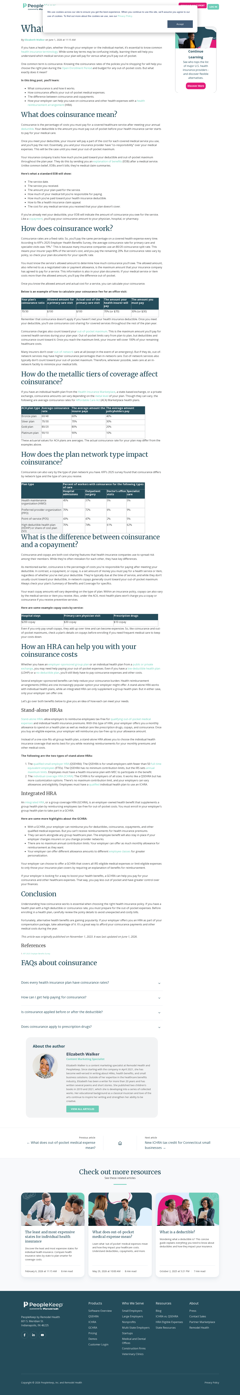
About (194, 1303)
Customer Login (98, 1344)
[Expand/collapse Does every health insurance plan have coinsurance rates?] (159, 983)
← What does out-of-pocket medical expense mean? (61, 1145)
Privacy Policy (125, 16)
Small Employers (132, 1311)
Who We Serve (133, 1303)
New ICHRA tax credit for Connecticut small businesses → (177, 1145)
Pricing (92, 1333)
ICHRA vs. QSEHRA (167, 1316)
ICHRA (92, 1322)
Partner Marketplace (202, 1322)
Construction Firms (134, 1348)
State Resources (166, 1327)
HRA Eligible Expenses (169, 1322)
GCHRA (92, 1327)
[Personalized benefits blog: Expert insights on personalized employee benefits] (120, 1142)
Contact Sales (197, 1316)
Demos (92, 1339)
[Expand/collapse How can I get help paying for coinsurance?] (159, 998)
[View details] (24, 1335)
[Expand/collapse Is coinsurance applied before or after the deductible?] (159, 1012)
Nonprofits (129, 1322)
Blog (158, 1311)
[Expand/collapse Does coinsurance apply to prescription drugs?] (159, 1027)
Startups (127, 1333)
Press (192, 1311)
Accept (180, 24)
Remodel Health (199, 1327)
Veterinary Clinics (133, 1354)
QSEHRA (93, 1316)
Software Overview (100, 1311)
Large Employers (132, 1316)
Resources (163, 1303)
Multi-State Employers (136, 1327)
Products (95, 1303)
